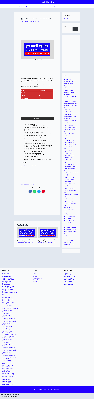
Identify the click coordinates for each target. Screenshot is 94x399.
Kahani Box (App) (68, 281)
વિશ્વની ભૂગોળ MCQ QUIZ (69, 240)
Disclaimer (35, 276)
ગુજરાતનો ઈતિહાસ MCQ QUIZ (70, 101)
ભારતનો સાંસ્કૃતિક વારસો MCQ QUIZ (9, 376)
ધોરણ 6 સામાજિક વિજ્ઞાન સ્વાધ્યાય (71, 151)
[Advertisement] (37, 32)
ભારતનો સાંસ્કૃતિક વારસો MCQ (70, 229)
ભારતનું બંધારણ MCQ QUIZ (69, 220)
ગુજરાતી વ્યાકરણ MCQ (68, 114)
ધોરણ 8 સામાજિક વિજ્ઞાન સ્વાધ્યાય (71, 194)
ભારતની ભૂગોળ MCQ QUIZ (69, 216)
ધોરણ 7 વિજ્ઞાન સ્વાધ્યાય (69, 164)
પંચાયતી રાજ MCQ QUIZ (69, 209)
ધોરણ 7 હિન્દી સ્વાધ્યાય (68, 175)
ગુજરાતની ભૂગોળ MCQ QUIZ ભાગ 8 (28, 165)
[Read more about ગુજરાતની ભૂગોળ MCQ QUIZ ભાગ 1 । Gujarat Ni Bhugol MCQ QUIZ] (27, 232)
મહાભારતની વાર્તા (67, 235)
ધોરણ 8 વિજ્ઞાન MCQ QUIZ (69, 183)
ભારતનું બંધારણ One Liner (69, 222)
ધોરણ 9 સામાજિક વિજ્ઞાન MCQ (70, 201)
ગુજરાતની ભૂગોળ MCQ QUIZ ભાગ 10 (28, 184)
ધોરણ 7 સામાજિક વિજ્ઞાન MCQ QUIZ (9, 334)
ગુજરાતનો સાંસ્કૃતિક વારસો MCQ (70, 103)
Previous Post (18, 217)
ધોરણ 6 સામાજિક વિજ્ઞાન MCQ (70, 144)
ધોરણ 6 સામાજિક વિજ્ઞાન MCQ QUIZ (9, 320)
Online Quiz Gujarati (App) (70, 284)
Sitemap (35, 281)
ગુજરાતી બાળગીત (67, 109)
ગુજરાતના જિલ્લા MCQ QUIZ (70, 92)
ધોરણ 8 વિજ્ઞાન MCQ (68, 181)
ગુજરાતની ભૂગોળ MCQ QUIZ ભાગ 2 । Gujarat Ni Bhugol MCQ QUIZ (47, 240)
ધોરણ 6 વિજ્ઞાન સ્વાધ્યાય (69, 142)
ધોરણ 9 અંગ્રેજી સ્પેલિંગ (69, 198)
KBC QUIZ (66, 18)
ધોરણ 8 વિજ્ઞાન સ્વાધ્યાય (69, 186)
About (34, 273)
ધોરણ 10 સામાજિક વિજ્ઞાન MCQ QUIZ (10, 308)
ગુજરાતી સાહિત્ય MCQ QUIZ (70, 120)
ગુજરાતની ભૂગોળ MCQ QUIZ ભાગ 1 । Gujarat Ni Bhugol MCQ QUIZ (25, 240)
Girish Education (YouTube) (70, 276)
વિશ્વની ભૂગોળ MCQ (68, 238)
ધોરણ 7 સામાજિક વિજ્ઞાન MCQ (70, 166)
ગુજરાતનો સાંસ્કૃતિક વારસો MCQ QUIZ (10, 292)
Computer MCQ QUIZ (68, 81)
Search (65, 26)
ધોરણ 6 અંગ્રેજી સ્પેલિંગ (69, 133)
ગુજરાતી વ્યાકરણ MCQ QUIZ (70, 116)
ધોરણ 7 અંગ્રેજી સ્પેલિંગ (69, 155)
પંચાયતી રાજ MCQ (68, 207)
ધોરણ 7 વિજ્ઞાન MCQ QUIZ (69, 162)
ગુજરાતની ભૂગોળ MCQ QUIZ (21, 242)
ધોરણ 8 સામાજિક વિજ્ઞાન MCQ (70, 188)
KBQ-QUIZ (20, 6)
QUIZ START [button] (37, 118)
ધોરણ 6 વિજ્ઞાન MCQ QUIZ (69, 140)
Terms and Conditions (38, 278)
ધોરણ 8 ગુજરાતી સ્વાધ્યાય (69, 179)
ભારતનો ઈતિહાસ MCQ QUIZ (70, 227)
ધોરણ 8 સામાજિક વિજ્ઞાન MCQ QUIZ (9, 349)
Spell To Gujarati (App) (69, 282)
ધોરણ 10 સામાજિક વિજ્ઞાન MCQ (70, 127)
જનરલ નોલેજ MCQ (68, 123)
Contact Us (35, 279)
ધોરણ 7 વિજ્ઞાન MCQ (68, 159)
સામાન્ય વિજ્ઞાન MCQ (68, 242)
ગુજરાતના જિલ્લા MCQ (68, 90)
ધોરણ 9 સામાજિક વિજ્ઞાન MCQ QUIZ (9, 357)
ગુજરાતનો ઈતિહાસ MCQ (69, 99)
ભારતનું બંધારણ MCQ (68, 218)
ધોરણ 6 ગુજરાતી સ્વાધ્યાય (69, 135)
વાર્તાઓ (73, 6)
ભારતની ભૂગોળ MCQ (68, 214)
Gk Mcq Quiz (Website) (69, 274)
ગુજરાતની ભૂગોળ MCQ (68, 94)
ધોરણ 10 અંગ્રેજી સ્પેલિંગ (69, 125)
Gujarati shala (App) (68, 278)
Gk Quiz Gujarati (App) (69, 279)
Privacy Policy (36, 274)
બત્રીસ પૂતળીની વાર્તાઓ (68, 211)
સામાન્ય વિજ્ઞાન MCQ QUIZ (69, 244)
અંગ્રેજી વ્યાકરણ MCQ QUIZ (70, 88)
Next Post (57, 217)
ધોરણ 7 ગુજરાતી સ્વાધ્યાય (69, 157)
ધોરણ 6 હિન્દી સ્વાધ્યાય (68, 153)
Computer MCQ (67, 79)
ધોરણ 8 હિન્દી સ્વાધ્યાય (68, 196)
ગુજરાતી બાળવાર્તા (67, 112)
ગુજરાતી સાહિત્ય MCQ (68, 118)
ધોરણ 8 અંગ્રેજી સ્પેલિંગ (69, 177)
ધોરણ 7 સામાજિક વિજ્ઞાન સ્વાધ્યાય (71, 172)
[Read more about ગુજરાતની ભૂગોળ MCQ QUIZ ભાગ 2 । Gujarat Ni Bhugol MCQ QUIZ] (48, 232)
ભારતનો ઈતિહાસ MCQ (68, 225)
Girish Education (47, 2)
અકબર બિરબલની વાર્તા (68, 83)
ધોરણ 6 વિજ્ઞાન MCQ (68, 138)
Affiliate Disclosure (37, 283)
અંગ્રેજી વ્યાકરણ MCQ (68, 85)
